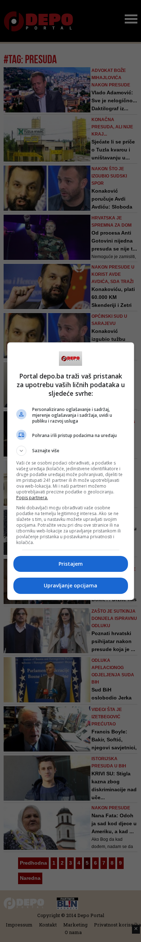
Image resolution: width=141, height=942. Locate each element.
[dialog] (70, 471)
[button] (70, 451)
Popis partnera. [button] (32, 497)
